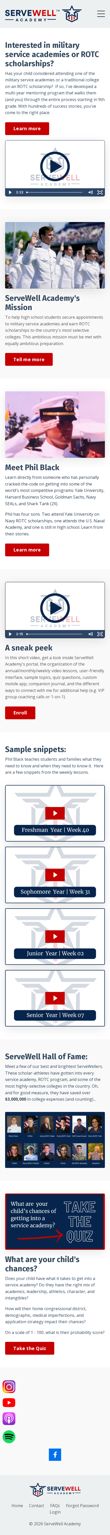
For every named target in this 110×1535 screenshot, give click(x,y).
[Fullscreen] (100, 192)
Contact (36, 1505)
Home (17, 1505)
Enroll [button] (20, 713)
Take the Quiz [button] (29, 1348)
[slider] (55, 192)
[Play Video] (10, 192)
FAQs (55, 1505)
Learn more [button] (27, 128)
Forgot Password (82, 1505)
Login (55, 1512)
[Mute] (90, 192)
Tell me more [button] (29, 359)
